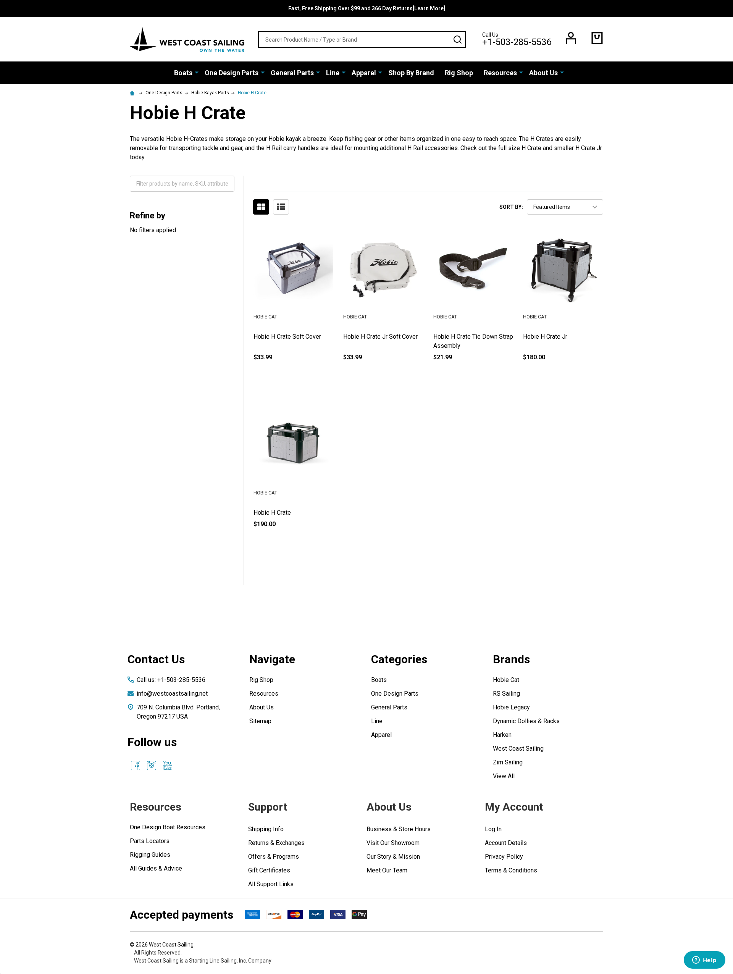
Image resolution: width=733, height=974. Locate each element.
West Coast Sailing (518, 748)
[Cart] (597, 38)
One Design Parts (231, 73)
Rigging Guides (150, 854)
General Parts (292, 73)
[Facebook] (136, 765)
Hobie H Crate (272, 512)
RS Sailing (506, 693)
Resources (500, 73)
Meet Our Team (386, 870)
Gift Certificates (269, 870)
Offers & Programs (273, 856)
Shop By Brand (411, 73)
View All (504, 776)
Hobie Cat (506, 679)
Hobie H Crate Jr (545, 336)
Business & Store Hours (398, 829)
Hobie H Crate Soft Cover (287, 336)
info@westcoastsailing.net (172, 693)
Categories (399, 659)
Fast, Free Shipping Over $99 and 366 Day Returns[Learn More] (366, 8)
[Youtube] (168, 765)
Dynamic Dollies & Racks (526, 721)
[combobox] (362, 39)
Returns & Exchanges (276, 842)
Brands (511, 659)
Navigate (272, 659)
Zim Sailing (508, 762)
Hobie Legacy (511, 707)
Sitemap (260, 721)
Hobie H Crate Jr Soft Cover (380, 336)
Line (332, 73)
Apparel (364, 73)
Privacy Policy (504, 856)
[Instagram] (152, 765)
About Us (543, 73)
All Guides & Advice (156, 868)
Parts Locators (150, 841)
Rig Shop (459, 73)
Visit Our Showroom (393, 842)
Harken (502, 734)
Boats (183, 73)
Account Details (506, 842)
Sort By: (511, 207)
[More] (197, 72)
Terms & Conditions (511, 870)
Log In (493, 829)
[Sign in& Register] (571, 38)
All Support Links (271, 884)
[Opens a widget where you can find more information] (704, 960)
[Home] (133, 92)
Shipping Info (266, 829)
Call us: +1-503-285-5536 (171, 679)
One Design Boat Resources (167, 827)
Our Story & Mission (393, 856)
